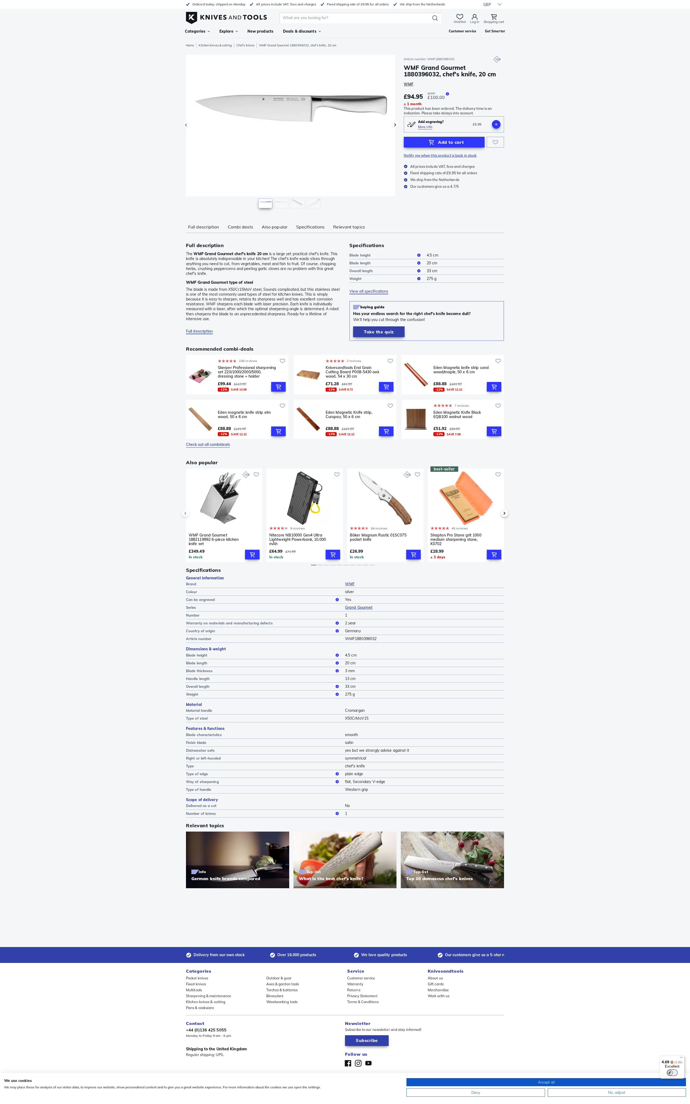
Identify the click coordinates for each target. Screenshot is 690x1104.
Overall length (361, 271)
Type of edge (197, 774)
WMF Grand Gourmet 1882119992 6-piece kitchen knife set (214, 539)
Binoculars (275, 996)
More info (425, 127)
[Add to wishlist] (495, 142)
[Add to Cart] (278, 387)
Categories (195, 31)
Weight (355, 278)
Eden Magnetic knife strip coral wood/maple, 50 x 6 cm (461, 369)
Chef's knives (245, 45)
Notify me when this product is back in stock (440, 155)
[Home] (226, 17)
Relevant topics (349, 227)
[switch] (672, 1072)
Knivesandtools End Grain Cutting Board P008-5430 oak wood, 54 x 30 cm (352, 371)
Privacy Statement (362, 996)
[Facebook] (348, 1063)
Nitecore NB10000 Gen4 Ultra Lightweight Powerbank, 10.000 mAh (297, 539)
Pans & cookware (200, 1008)
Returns (353, 990)
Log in (474, 22)
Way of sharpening (202, 782)
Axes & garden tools (282, 984)
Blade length (360, 263)
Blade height (360, 255)
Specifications (310, 227)
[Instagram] (358, 1063)
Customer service (361, 978)
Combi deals (240, 227)
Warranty (355, 984)
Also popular (275, 227)
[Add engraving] (496, 124)
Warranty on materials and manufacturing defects (229, 623)
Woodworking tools (282, 1002)
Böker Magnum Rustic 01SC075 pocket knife (378, 537)
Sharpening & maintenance (208, 996)
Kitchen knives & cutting (215, 45)
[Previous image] (185, 124)
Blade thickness (199, 671)
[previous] (194, 513)
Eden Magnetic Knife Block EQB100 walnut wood (457, 414)
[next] (495, 513)
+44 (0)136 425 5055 (206, 1030)
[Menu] (681, 1058)
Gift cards (436, 984)
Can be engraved (200, 599)
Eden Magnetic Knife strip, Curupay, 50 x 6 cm (349, 414)
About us (435, 978)
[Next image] (395, 124)
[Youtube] (368, 1063)
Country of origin (200, 631)
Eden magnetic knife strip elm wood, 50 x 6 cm (244, 414)
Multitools (194, 990)
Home (190, 45)
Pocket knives (197, 978)
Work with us (438, 996)
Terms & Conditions (363, 1002)
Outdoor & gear (279, 978)
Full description (203, 227)
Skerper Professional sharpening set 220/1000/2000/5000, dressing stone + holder (247, 371)
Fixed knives (196, 984)
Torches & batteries (282, 990)
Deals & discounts (299, 31)
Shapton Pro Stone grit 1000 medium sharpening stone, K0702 (455, 539)
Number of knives (201, 813)
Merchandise (438, 990)
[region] (290, 133)
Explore (226, 31)
